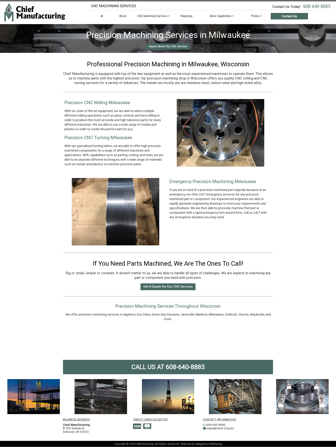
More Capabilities (221, 16)
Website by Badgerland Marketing (201, 444)
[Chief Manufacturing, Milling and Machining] (101, 16)
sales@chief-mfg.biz (220, 428)
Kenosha (173, 314)
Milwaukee (216, 314)
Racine (244, 314)
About (122, 16)
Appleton (129, 314)
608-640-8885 (185, 367)
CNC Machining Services (152, 16)
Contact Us (289, 16)
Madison (202, 314)
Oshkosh (231, 314)
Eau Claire (143, 314)
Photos (256, 16)
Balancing (186, 16)
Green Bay (159, 314)
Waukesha (257, 314)
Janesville (187, 314)
